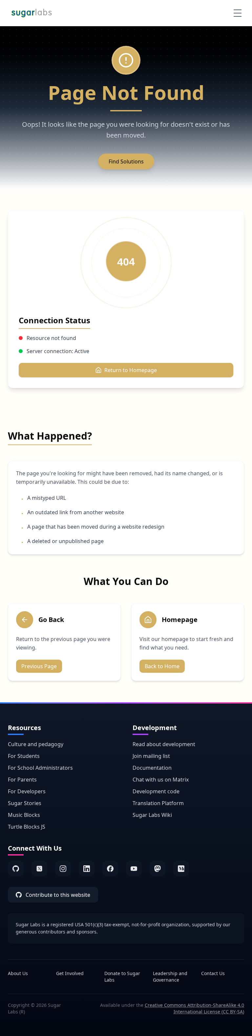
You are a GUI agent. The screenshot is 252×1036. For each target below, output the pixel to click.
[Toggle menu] (237, 13)
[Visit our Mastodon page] (157, 868)
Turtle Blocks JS (26, 826)
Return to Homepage (130, 370)
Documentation (152, 767)
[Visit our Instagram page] (63, 868)
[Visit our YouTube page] (134, 868)
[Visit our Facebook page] (110, 868)
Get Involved (70, 973)
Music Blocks (24, 815)
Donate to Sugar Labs (122, 976)
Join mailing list (151, 756)
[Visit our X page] (39, 868)
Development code (156, 791)
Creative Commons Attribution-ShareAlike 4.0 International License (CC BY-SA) (194, 1008)
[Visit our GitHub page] (16, 868)
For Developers (27, 791)
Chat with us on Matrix (161, 779)
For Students (24, 756)
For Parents (22, 779)
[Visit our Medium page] (181, 868)
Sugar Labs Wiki (152, 815)
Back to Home (162, 666)
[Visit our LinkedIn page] (86, 868)
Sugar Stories (24, 803)
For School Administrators (40, 767)
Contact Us (213, 973)
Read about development (164, 744)
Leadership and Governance (170, 976)
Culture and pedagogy (35, 744)
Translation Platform (158, 803)
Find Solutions (126, 161)
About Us (18, 973)
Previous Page (39, 666)
